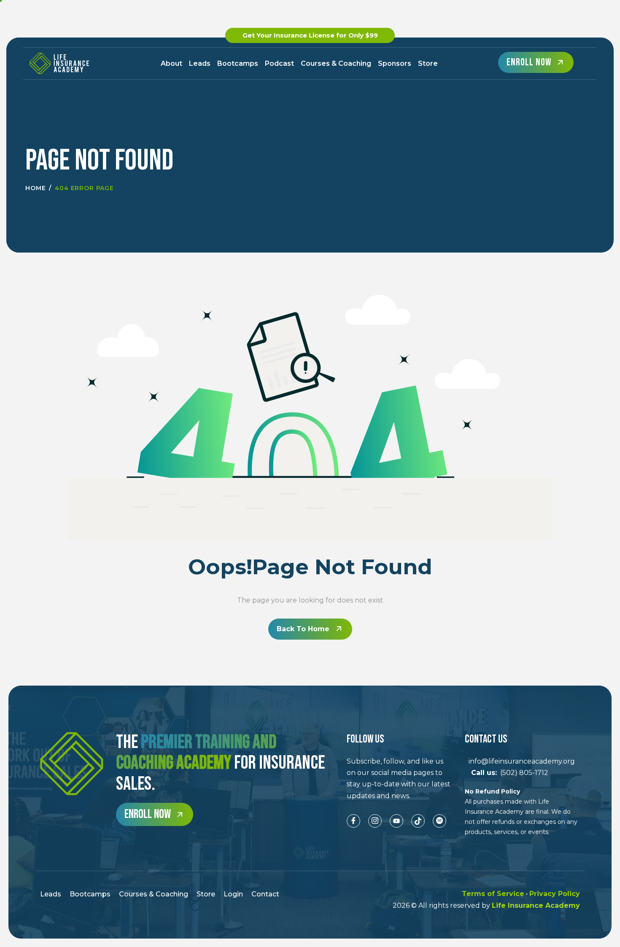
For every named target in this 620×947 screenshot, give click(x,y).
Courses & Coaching (336, 63)
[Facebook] (353, 821)
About (171, 63)
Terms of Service (493, 894)
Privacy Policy (554, 894)
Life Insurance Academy (536, 905)
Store (428, 63)
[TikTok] (418, 821)
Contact (265, 894)
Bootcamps (237, 63)
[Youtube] (396, 821)
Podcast (279, 63)
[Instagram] (375, 821)
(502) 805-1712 (506, 773)
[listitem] (399, 779)
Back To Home (303, 629)
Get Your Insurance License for (310, 35)
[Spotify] (439, 821)
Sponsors (394, 63)
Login (233, 894)
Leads (199, 63)
